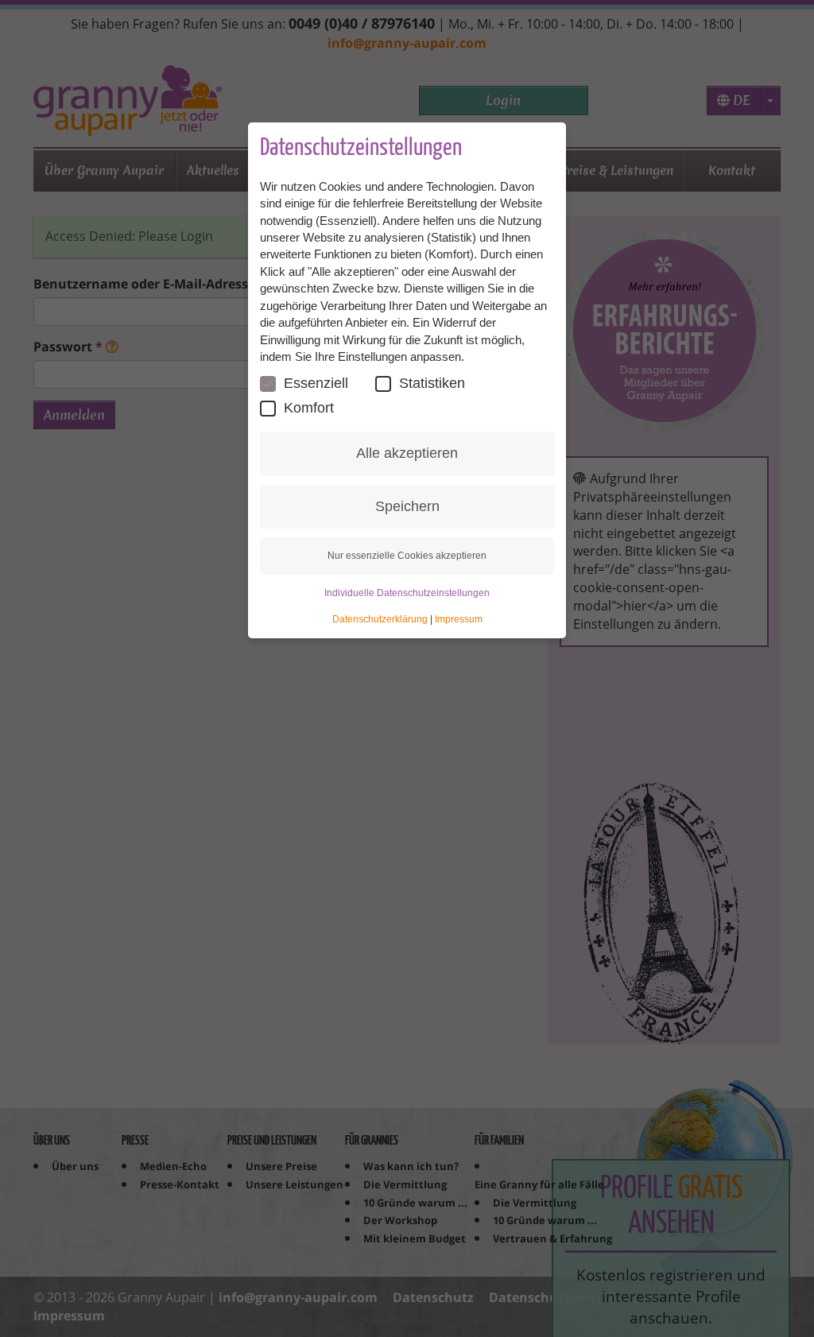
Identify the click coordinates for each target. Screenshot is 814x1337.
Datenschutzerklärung (380, 619)
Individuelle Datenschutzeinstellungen (407, 593)
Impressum (459, 619)
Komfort (309, 408)
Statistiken (432, 383)
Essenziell (316, 383)
